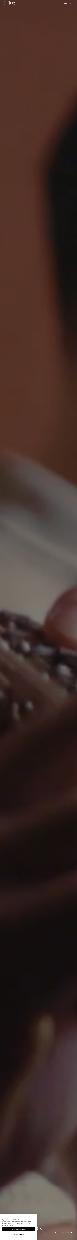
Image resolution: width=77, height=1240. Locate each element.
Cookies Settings (18, 1234)
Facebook (59, 1232)
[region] (18, 1227)
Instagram (69, 1232)
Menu (65, 3)
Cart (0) (71, 3)
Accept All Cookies (18, 1229)
